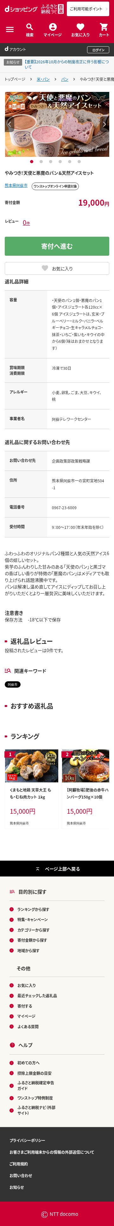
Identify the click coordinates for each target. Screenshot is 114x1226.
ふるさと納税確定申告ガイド (35, 1085)
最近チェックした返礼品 (37, 995)
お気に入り (80, 34)
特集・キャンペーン (32, 919)
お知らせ (17, 1187)
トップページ (15, 79)
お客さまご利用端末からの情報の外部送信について (52, 1152)
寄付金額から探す (32, 940)
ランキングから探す (33, 909)
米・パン (43, 79)
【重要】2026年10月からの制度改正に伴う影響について (67, 64)
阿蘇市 (12, 684)
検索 (30, 34)
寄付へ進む (57, 246)
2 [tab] (42, 161)
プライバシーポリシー (27, 1140)
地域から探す (28, 950)
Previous (9, 124)
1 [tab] (32, 161)
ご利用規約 (19, 1163)
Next (104, 124)
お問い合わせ (21, 1175)
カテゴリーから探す (33, 930)
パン (64, 79)
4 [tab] (61, 161)
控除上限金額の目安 (34, 1073)
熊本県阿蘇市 (16, 185)
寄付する (24, 1006)
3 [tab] (51, 161)
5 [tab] (70, 161)
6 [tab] (80, 161)
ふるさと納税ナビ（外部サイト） (36, 1110)
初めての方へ (28, 1062)
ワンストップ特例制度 (35, 1098)
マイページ (53, 34)
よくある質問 (28, 1026)
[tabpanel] (57, 124)
